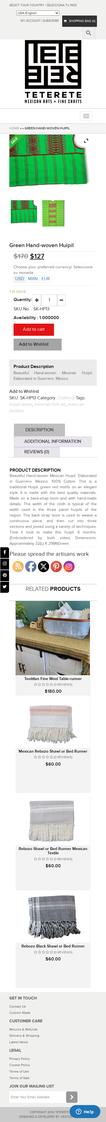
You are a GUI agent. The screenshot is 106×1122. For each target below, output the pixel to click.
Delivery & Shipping (24, 1036)
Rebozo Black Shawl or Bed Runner (53, 946)
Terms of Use (19, 1071)
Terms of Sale (19, 1078)
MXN (33, 279)
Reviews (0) (36, 452)
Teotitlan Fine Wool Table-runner (53, 678)
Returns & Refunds (23, 1029)
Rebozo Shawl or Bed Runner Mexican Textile (53, 850)
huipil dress (20, 404)
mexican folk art (50, 404)
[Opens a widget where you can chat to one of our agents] (84, 1112)
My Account (30, 21)
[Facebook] (4, 553)
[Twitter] (4, 587)
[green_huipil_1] (24, 213)
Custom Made (20, 1013)
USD (19, 279)
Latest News (18, 1042)
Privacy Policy (19, 1059)
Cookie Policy (19, 1065)
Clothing (66, 398)
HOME (14, 128)
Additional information (52, 441)
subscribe (51, 21)
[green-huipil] (53, 213)
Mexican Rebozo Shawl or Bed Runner (53, 751)
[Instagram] (4, 564)
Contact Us (17, 1006)
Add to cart (34, 329)
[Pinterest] (4, 575)
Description (39, 430)
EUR (46, 279)
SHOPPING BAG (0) (81, 21)
